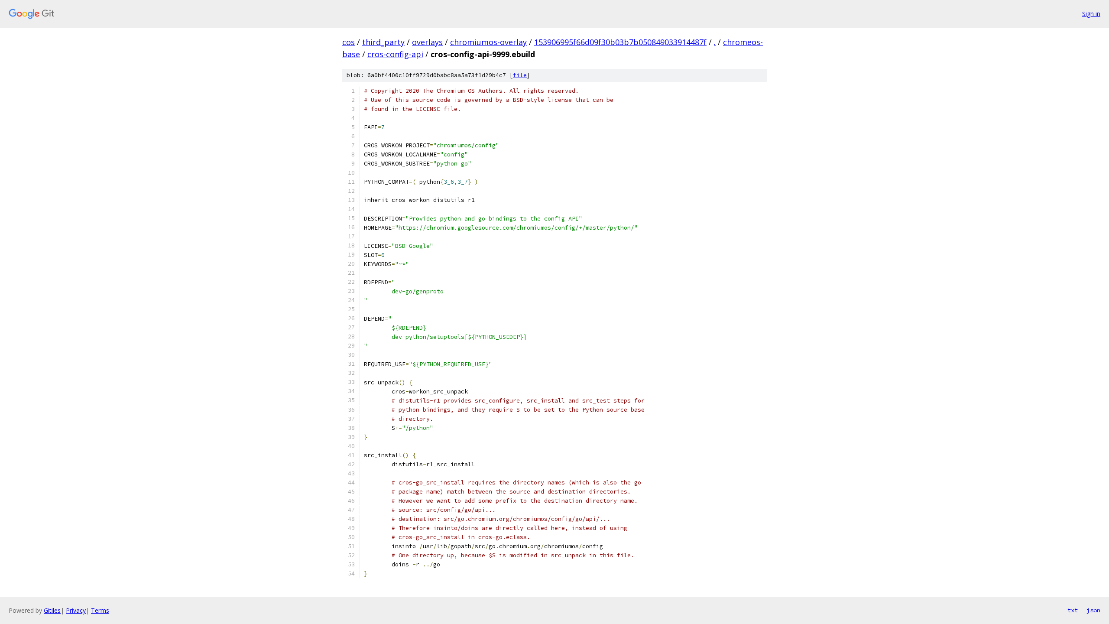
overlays (427, 42)
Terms (100, 610)
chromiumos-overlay (488, 42)
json (1093, 610)
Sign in (1091, 14)
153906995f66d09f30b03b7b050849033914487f (620, 42)
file (520, 75)
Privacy (76, 610)
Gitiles (52, 610)
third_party (383, 42)
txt (1072, 610)
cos (348, 42)
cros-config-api (395, 54)
